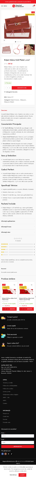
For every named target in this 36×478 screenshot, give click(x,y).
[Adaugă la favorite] (14, 284)
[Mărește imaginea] (4, 40)
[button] (3, 26)
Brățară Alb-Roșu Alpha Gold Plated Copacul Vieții (26, 298)
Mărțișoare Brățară (9, 102)
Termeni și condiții (8, 383)
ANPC (4, 400)
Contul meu (6, 416)
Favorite (5, 419)
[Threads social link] (8, 454)
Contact (5, 403)
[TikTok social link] (11, 454)
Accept (22, 475)
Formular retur (6, 422)
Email (2, 439)
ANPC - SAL (6, 397)
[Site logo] (18, 6)
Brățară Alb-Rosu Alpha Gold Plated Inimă (9, 298)
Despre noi (6, 413)
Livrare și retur (6, 391)
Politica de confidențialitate (10, 386)
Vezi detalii (13, 475)
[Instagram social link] (5, 454)
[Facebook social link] (2, 454)
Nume (3, 433)
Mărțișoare (23, 100)
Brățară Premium (15, 100)
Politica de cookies (8, 389)
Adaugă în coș (21, 88)
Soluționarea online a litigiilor (10, 394)
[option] (15, 41)
